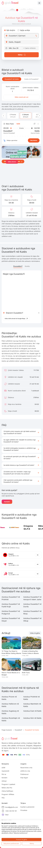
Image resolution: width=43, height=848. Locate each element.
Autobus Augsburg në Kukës (10, 712)
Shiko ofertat (12, 162)
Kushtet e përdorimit (27, 807)
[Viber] (3, 814)
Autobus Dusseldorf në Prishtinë (11, 598)
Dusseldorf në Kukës (12, 79)
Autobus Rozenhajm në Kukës (11, 719)
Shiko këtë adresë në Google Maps (15, 318)
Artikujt (4, 781)
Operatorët (5, 771)
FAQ (3, 798)
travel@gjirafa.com (11, 807)
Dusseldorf (17, 266)
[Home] (10, 3)
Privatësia (23, 810)
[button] (21, 432)
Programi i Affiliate (8, 794)
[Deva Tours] (14, 527)
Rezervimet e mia (26, 767)
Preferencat (24, 774)
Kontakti (7, 502)
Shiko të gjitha (35, 633)
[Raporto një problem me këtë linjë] (34, 123)
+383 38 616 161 (11, 811)
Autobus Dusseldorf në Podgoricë (11, 612)
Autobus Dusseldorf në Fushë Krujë (11, 605)
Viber (7, 815)
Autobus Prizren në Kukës (9, 698)
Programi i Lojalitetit (8, 784)
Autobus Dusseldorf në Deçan (11, 619)
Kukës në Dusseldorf (31, 79)
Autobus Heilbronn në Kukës (10, 705)
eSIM (3, 767)
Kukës (27, 266)
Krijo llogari (24, 778)
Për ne (4, 774)
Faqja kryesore (7, 730)
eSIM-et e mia (25, 771)
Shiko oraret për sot (21, 97)
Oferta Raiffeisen (7, 791)
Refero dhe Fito (7, 788)
